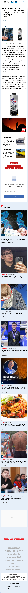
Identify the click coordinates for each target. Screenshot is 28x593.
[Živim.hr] (9, 554)
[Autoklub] (9, 560)
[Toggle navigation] (2, 2)
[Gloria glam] (19, 554)
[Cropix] (14, 563)
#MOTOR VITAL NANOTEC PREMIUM (14, 166)
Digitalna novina (13, 579)
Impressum (15, 578)
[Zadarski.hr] (10, 569)
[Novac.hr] (19, 560)
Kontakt (22, 578)
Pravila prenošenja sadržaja (13, 576)
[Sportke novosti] (14, 551)
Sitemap (24, 579)
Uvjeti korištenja (13, 575)
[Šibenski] (18, 569)
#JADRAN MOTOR (14, 163)
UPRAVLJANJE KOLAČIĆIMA (14, 583)
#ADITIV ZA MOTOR (9, 168)
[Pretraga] (26, 1)
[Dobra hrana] (11, 557)
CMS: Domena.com (18, 588)
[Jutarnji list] (14, 548)
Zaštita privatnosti (7, 578)
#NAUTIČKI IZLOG (19, 168)
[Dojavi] (6, 2)
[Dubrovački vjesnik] (14, 566)
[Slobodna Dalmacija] (14, 539)
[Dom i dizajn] (19, 557)
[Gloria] (15, 554)
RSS (19, 579)
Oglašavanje (5, 579)
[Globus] (19, 551)
